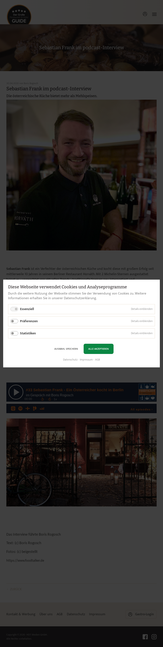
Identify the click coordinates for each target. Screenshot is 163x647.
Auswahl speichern (66, 349)
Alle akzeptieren (98, 349)
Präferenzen (29, 321)
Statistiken (28, 333)
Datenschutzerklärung (80, 298)
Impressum (86, 360)
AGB (97, 360)
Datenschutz (70, 360)
